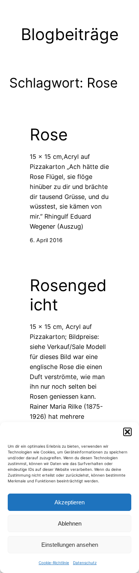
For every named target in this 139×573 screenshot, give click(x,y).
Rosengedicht (68, 295)
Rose (49, 134)
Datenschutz (85, 562)
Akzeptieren (69, 502)
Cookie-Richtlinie (54, 562)
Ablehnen (69, 523)
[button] (127, 432)
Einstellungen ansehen (69, 544)
